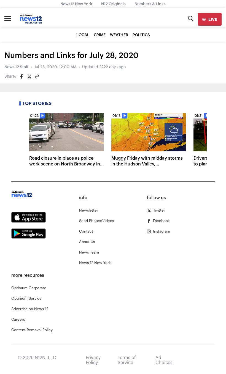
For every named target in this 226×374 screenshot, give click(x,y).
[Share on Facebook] (21, 76)
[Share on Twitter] (29, 76)
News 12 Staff (16, 67)
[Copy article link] (37, 76)
